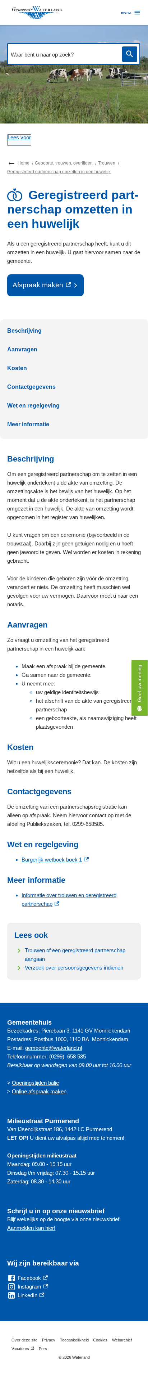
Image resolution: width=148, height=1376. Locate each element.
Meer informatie (28, 424)
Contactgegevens (31, 387)
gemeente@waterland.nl (53, 1048)
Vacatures (22, 1349)
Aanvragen (22, 349)
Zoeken (129, 54)
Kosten (17, 368)
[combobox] (63, 55)
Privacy (48, 1340)
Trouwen (106, 163)
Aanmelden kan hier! (31, 1228)
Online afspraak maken (39, 1091)
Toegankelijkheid (74, 1340)
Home (23, 163)
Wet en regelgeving (33, 406)
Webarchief (122, 1340)
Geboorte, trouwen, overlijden (64, 163)
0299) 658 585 (68, 1056)
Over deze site (24, 1340)
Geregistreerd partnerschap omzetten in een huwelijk (59, 171)
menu (126, 12)
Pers (43, 1348)
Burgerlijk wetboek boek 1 (55, 859)
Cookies (100, 1340)
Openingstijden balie (35, 1083)
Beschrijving (24, 331)
